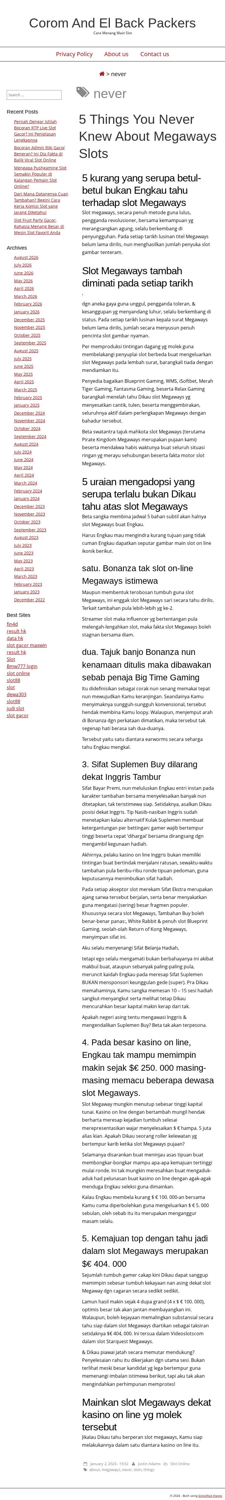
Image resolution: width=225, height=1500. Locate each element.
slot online (18, 673)
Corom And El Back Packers (112, 23)
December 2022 (29, 600)
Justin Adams (149, 1463)
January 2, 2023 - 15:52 (109, 1463)
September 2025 (30, 343)
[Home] (102, 74)
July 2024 (23, 452)
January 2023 (27, 592)
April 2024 (24, 475)
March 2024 (25, 483)
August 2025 (26, 350)
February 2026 (28, 304)
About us (116, 54)
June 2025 (23, 366)
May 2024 (23, 467)
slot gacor (18, 715)
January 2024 (27, 498)
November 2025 (29, 327)
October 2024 (27, 428)
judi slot (15, 708)
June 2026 (23, 273)
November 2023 (29, 514)
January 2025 (27, 405)
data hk (15, 638)
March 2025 (25, 389)
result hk (16, 631)
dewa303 (16, 694)
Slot (11, 659)
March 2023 (25, 576)
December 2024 (29, 413)
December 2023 (29, 506)
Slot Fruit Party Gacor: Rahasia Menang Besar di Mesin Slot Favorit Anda (39, 226)
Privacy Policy (74, 54)
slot (11, 687)
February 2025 (28, 397)
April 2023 (24, 568)
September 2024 (30, 436)
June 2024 (23, 459)
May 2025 (23, 374)
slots (138, 1469)
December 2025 (29, 319)
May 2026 (23, 281)
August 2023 (26, 537)
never (127, 1469)
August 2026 (26, 257)
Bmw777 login (22, 666)
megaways (111, 1469)
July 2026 (23, 265)
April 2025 (24, 382)
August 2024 (26, 444)
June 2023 (23, 553)
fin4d (12, 624)
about (94, 1469)
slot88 (13, 680)
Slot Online (180, 1463)
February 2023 (28, 584)
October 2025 (27, 335)
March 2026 (25, 296)
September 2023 (30, 530)
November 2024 (29, 420)
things (149, 1469)
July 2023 (23, 545)
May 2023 (23, 561)
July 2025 (23, 358)
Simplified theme (210, 1496)
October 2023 (27, 522)
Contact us (154, 54)
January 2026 (27, 312)
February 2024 (28, 491)
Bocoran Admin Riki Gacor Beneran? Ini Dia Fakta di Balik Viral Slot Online (39, 154)
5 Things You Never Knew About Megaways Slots (148, 136)
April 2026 (24, 288)
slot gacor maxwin (27, 645)
